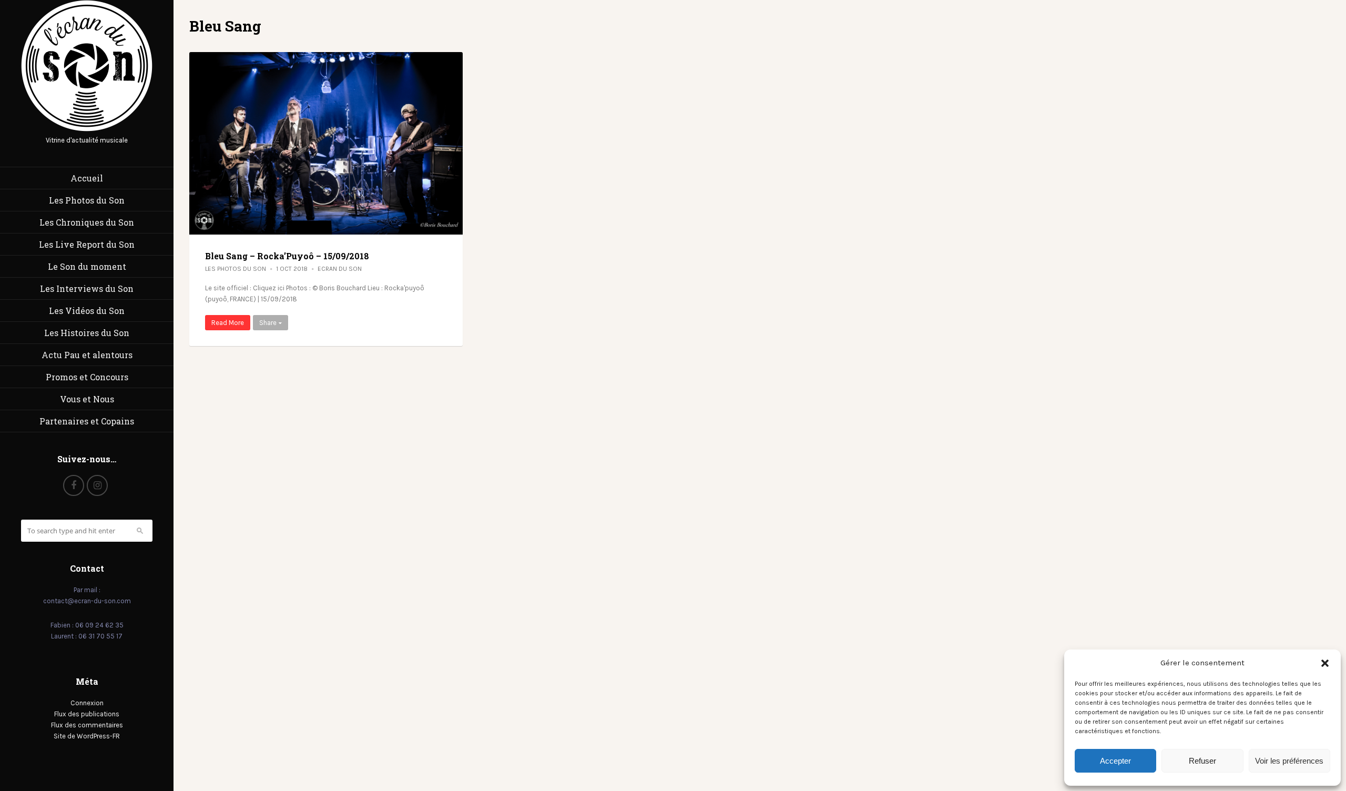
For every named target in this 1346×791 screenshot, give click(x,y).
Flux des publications (86, 714)
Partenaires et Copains (86, 421)
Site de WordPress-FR (87, 736)
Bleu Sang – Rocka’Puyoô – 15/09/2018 (287, 255)
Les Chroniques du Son (86, 222)
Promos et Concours (87, 376)
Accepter (1115, 760)
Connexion (87, 703)
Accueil (86, 178)
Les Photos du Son (87, 200)
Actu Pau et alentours (87, 354)
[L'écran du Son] (86, 129)
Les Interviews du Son (87, 288)
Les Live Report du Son (87, 244)
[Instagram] (97, 485)
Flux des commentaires (87, 725)
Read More (227, 323)
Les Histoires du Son (86, 332)
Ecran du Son (340, 268)
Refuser (1202, 760)
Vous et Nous (87, 398)
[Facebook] (73, 485)
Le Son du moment (87, 266)
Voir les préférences (1289, 760)
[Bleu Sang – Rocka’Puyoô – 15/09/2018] (326, 143)
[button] (1325, 663)
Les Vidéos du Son (87, 310)
